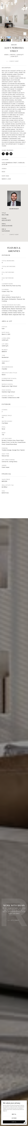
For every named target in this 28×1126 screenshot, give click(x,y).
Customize (14, 1118)
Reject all (14, 1114)
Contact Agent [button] (14, 61)
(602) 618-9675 (6, 220)
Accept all (14, 1121)
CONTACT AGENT (14, 234)
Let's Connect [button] (15, 920)
